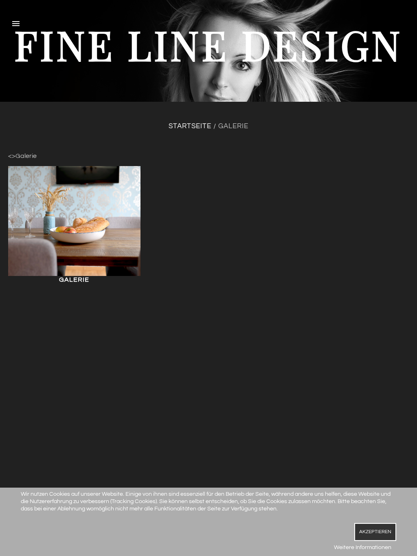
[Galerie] (74, 220)
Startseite (190, 126)
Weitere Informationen (362, 547)
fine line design (208, 44)
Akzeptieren (375, 531)
